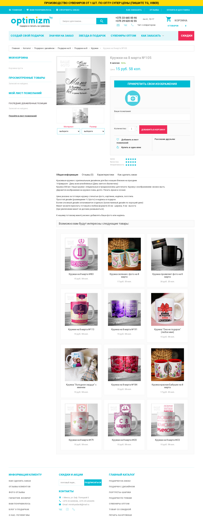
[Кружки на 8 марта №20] (124, 420)
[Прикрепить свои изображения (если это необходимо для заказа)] (133, 98)
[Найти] (101, 21)
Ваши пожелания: (122, 111)
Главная (17, 10)
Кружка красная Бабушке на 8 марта (167, 386)
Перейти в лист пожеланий (23, 116)
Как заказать (134, 10)
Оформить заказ (69, 10)
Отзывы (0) (87, 174)
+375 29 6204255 (86, 501)
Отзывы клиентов (19, 486)
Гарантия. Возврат (20, 498)
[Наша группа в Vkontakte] (60, 509)
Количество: (120, 128)
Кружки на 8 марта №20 (124, 440)
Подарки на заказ (120, 481)
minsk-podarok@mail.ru (79, 504)
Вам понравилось (40, 10)
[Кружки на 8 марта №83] (81, 254)
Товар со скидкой (120, 509)
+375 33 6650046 (70, 501)
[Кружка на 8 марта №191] (124, 309)
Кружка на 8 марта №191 (124, 329)
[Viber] (73, 509)
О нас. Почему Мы (19, 515)
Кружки (95, 48)
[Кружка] (167, 309)
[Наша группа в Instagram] (67, 509)
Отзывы (154, 10)
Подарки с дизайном (44, 48)
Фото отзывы (17, 492)
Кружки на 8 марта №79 (81, 440)
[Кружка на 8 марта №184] (124, 364)
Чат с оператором (146, 25)
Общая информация (67, 174)
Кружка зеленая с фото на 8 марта (124, 275)
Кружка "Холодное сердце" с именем (81, 386)
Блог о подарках (19, 509)
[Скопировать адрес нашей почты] (118, 25)
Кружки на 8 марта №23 (167, 440)
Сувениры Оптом (119, 504)
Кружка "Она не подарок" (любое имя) (167, 331)
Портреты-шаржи (120, 492)
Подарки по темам (120, 498)
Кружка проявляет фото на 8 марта (167, 275)
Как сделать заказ (127, 174)
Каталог (27, 48)
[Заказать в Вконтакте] (126, 25)
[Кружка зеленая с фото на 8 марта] (124, 254)
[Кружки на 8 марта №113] (81, 309)
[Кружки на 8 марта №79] (81, 420)
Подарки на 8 (64, 48)
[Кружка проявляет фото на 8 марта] (167, 254)
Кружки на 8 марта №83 (81, 274)
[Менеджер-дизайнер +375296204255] (133, 25)
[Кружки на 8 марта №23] (167, 420)
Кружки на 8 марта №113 (81, 329)
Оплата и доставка (178, 10)
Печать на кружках (120, 515)
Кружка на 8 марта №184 (124, 384)
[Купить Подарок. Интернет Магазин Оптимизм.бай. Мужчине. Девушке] (32, 22)
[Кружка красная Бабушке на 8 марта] (167, 364)
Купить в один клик (131, 147)
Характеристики (105, 174)
